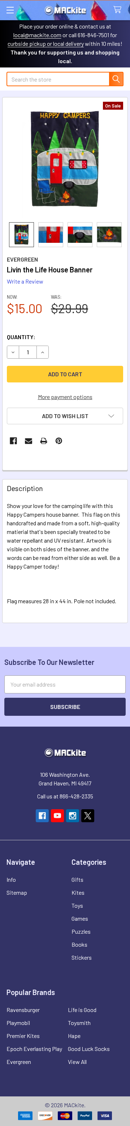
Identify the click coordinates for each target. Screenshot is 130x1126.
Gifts (77, 879)
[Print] (43, 440)
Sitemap (16, 892)
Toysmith (79, 1022)
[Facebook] (13, 440)
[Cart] (119, 10)
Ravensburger (23, 1009)
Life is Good (82, 1009)
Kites (78, 892)
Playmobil (18, 1022)
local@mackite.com (37, 34)
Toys (77, 905)
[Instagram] (72, 815)
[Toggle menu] (10, 10)
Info (11, 879)
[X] (87, 815)
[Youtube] (57, 815)
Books (79, 944)
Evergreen (18, 1061)
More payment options (65, 396)
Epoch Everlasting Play (34, 1048)
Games (80, 918)
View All (77, 1061)
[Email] (28, 440)
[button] (65, 416)
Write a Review (25, 281)
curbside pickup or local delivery (46, 43)
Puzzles (81, 931)
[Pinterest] (58, 440)
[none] (65, 160)
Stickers (82, 957)
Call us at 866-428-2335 (65, 796)
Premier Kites (23, 1035)
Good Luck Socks (89, 1048)
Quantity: (21, 336)
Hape (74, 1035)
